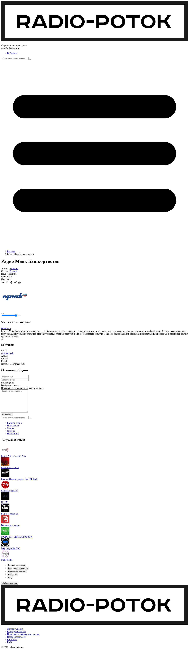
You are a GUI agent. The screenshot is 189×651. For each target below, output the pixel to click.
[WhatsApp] (19, 282)
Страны (11, 431)
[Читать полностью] (2, 339)
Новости (14, 268)
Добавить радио (15, 629)
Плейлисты (13, 433)
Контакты (12, 639)
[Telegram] (15, 282)
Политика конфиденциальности (23, 634)
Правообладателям (16, 637)
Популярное (13, 425)
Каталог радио (14, 423)
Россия (13, 271)
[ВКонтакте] (3, 282)
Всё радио (12, 53)
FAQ (9, 642)
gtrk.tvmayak (7, 353)
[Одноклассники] (11, 282)
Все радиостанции (16, 631)
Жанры (10, 428)
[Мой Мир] (7, 282)
